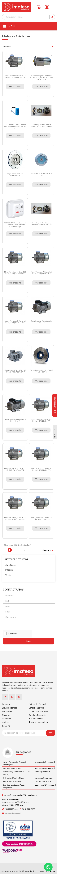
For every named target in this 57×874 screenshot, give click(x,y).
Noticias (6, 722)
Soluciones (7, 711)
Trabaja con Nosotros (38, 711)
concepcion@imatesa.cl (44, 781)
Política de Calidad (37, 704)
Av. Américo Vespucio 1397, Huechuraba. (20, 795)
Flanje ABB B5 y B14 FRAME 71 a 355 (41, 175)
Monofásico (10, 565)
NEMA (8, 574)
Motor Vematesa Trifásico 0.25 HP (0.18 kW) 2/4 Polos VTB (15, 273)
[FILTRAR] (55, 437)
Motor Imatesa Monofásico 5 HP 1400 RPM (15, 420)
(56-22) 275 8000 (11, 809)
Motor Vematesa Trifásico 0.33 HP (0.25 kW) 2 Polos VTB (15, 469)
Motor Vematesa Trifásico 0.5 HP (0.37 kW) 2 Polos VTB (41, 469)
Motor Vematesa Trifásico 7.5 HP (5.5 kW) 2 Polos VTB (41, 518)
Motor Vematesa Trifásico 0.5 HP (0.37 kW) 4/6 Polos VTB (15, 322)
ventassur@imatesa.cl (44, 778)
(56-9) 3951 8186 (28, 809)
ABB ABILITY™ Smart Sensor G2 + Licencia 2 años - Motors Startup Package (15, 224)
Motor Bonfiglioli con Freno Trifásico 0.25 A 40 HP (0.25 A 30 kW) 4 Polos (41, 77)
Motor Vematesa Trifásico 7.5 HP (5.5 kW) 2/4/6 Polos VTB (15, 76)
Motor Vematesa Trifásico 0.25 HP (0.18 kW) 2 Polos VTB (41, 420)
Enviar (28, 641)
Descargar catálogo (39, 722)
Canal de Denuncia (37, 715)
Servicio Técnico (9, 707)
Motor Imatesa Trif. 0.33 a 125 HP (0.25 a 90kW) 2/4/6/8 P (15, 371)
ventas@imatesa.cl (42, 771)
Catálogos (6, 718)
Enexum (51, 871)
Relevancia (28, 46)
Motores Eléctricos (16, 559)
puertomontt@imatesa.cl (45, 785)
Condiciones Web (36, 707)
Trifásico (9, 570)
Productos (6, 704)
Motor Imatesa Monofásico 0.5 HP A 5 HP (41, 322)
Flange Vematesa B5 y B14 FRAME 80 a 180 (15, 175)
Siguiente (48, 550)
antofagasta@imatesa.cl (45, 762)
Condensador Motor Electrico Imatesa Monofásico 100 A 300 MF (15, 126)
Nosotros (6, 715)
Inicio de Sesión (35, 718)
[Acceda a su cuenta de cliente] (51, 11)
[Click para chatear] (48, 867)
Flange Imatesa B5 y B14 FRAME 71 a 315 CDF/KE (41, 371)
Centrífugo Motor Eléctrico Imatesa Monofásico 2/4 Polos (41, 125)
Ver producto (15, 86)
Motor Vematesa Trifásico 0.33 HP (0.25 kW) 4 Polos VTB (41, 273)
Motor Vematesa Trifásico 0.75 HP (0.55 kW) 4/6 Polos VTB (15, 518)
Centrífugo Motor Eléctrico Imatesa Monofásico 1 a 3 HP (41, 224)
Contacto (6, 726)
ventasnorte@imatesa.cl (45, 768)
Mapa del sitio (30, 871)
